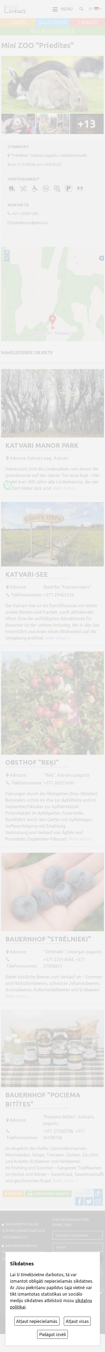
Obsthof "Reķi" (32, 762)
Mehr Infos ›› (65, 488)
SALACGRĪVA (52, 22)
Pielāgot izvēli (52, 1334)
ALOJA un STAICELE (52, 31)
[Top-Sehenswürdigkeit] (7, 485)
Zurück (14, 1193)
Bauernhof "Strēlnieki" (48, 939)
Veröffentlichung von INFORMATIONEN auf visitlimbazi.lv (24, 1230)
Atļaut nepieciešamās (36, 1321)
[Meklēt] (81, 8)
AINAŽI (17, 22)
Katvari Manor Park (41, 445)
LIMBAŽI (87, 22)
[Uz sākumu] (15, 9)
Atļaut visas (77, 1321)
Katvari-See (26, 574)
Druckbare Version (51, 1193)
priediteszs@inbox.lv (30, 223)
